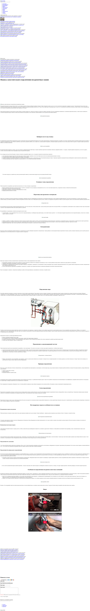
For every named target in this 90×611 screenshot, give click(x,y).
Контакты (4, 606)
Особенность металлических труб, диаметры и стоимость (10, 16)
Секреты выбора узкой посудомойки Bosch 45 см (9, 551)
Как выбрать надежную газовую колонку (7, 21)
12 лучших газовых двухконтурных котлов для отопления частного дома (13, 69)
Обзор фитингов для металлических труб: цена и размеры (10, 32)
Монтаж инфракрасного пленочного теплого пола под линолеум (12, 559)
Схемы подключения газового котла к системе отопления (10, 62)
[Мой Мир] (11, 580)
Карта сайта (4, 605)
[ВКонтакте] (8, 580)
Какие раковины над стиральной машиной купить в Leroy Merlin (12, 34)
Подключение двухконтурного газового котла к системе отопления (12, 67)
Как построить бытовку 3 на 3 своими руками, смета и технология (12, 555)
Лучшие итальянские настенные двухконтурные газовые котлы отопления (13, 65)
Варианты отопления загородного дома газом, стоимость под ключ (12, 77)
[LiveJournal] (12, 580)
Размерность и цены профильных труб (7, 23)
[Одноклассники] (10, 580)
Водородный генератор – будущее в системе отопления (10, 28)
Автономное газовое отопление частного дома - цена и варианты (12, 71)
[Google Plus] (13, 580)
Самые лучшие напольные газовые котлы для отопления (10, 75)
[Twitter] (9, 580)
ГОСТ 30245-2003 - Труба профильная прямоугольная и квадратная (12, 30)
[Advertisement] (7, 47)
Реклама (3, 604)
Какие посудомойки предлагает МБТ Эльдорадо (9, 549)
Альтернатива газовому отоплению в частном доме (9, 60)
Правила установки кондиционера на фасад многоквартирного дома (12, 557)
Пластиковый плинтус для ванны (6, 26)
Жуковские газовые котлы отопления (7, 73)
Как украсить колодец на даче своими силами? (8, 36)
